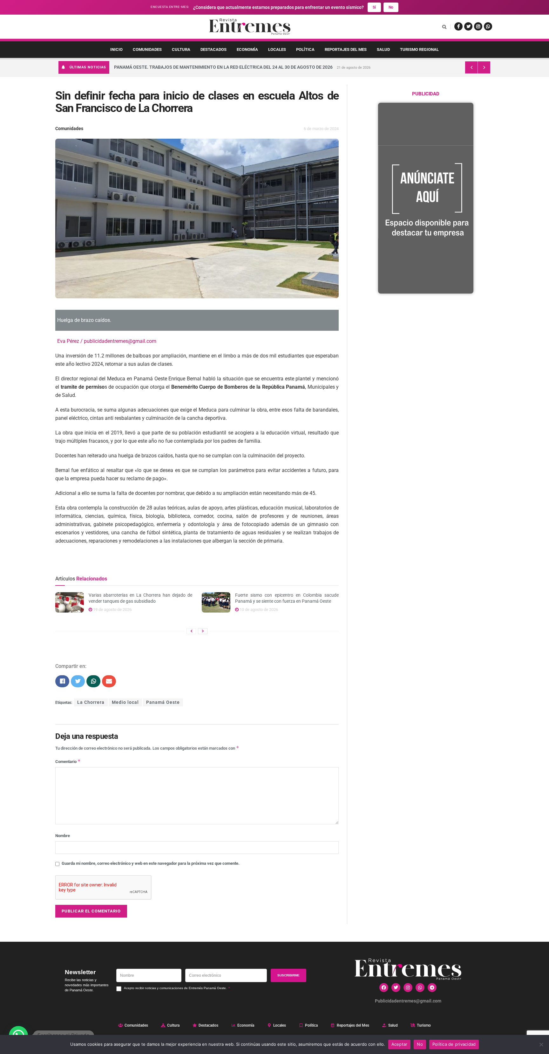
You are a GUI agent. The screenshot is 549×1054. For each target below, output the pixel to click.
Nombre (62, 835)
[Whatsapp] (420, 987)
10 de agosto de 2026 (258, 609)
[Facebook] (383, 987)
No (391, 7)
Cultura (181, 49)
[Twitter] (395, 987)
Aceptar (399, 1044)
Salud (383, 49)
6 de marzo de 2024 (321, 128)
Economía (247, 49)
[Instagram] (407, 987)
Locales (277, 49)
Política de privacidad (454, 1044)
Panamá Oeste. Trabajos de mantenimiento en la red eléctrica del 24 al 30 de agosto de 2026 (223, 67)
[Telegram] (432, 987)
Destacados (213, 49)
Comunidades (147, 49)
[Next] (202, 631)
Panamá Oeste (163, 702)
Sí (374, 7)
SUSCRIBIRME (288, 975)
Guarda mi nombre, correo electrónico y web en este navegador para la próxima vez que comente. (151, 863)
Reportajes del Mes (346, 49)
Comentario (68, 761)
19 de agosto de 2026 (112, 609)
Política (305, 49)
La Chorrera (91, 702)
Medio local (125, 702)
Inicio (116, 49)
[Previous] (191, 631)
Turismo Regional (419, 49)
